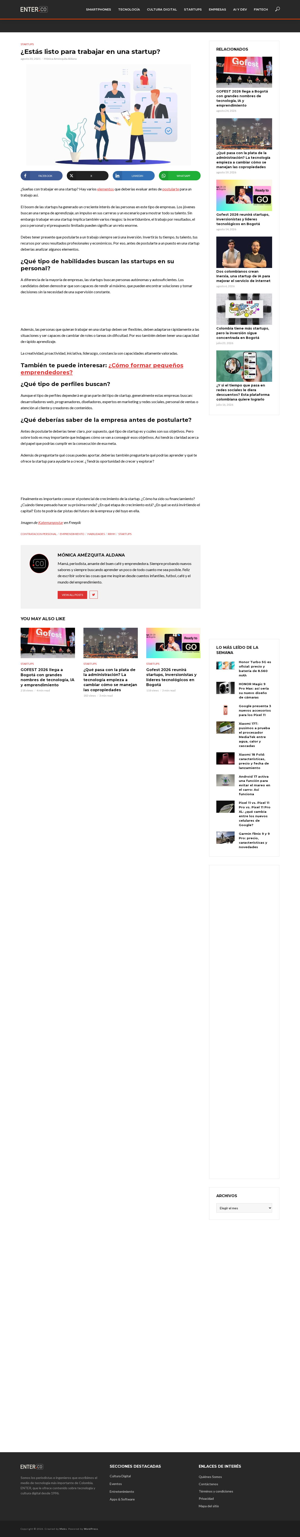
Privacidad (206, 1498)
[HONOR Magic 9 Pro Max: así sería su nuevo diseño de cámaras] (225, 688)
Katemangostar (50, 522)
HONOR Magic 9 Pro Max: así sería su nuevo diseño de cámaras (254, 690)
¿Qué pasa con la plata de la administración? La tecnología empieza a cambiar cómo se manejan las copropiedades (110, 680)
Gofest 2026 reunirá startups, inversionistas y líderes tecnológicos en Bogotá (171, 677)
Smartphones (98, 9)
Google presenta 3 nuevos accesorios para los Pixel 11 (255, 710)
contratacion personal (39, 534)
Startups (193, 9)
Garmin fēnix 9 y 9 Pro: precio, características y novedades (254, 840)
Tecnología (129, 9)
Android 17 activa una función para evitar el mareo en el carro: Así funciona (254, 785)
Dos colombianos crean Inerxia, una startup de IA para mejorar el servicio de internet (243, 276)
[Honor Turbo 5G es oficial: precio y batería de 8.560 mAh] (225, 666)
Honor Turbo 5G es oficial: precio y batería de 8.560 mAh (255, 668)
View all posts (72, 595)
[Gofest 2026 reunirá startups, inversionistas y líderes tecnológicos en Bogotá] (173, 643)
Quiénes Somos (210, 1477)
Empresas (217, 9)
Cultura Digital (162, 9)
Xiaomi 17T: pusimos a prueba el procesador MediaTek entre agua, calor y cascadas (254, 735)
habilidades (96, 534)
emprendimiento (72, 534)
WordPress (91, 1528)
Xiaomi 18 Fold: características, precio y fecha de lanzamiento (254, 761)
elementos (105, 189)
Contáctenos (208, 1484)
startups (124, 534)
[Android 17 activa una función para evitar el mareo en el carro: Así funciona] (225, 780)
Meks (63, 1528)
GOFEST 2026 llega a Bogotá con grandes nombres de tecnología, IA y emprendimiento (47, 677)
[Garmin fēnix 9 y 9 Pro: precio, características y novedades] (225, 838)
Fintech (261, 9)
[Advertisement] (244, 1021)
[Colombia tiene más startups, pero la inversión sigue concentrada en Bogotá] (244, 309)
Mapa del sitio (209, 1506)
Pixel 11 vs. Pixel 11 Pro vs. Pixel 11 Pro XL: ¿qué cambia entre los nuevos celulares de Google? (254, 814)
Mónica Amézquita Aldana (60, 58)
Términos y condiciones (216, 1491)
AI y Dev (240, 9)
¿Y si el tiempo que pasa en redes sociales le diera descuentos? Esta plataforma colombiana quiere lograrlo (243, 392)
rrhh (111, 534)
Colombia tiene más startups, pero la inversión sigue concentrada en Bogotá (242, 333)
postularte (170, 189)
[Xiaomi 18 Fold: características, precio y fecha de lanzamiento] (225, 758)
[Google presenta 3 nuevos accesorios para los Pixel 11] (225, 710)
